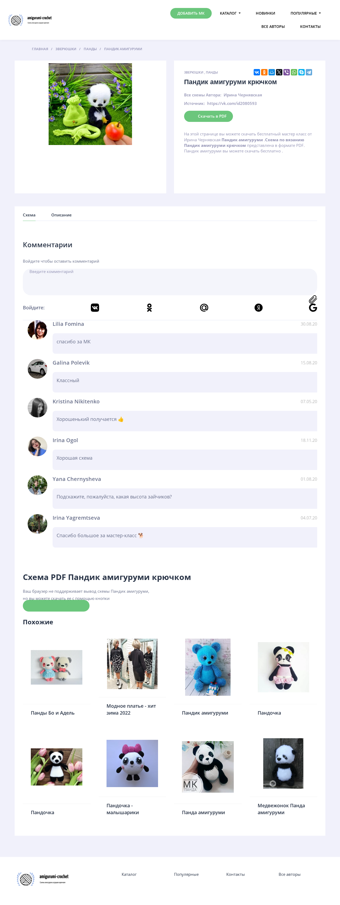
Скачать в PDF (212, 116)
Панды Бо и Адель (53, 713)
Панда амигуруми (203, 812)
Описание (61, 214)
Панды (212, 72)
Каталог (228, 13)
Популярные (304, 13)
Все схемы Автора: (202, 94)
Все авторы (273, 26)
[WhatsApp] (294, 72)
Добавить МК (191, 13)
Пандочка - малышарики (123, 809)
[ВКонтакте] (257, 72)
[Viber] (286, 72)
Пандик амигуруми (205, 713)
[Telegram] (309, 72)
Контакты (310, 26)
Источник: (194, 103)
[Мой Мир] (272, 72)
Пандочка (269, 713)
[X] (279, 72)
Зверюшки (193, 72)
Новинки (265, 13)
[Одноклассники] (264, 72)
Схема (29, 214)
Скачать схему (56, 605)
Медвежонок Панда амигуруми (281, 809)
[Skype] (301, 72)
